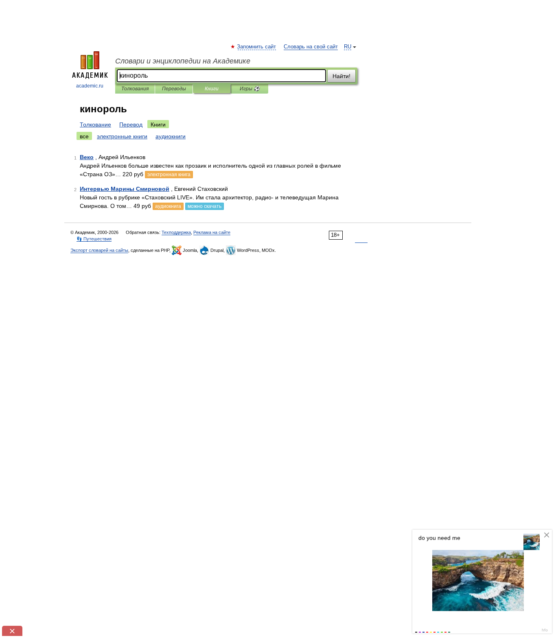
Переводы (174, 89)
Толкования (135, 89)
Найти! (341, 76)
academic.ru (89, 86)
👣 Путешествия (94, 238)
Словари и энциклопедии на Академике (182, 61)
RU (347, 47)
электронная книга (168, 174)
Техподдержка (176, 232)
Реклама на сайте (211, 232)
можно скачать (204, 206)
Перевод (130, 124)
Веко (87, 157)
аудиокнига (168, 206)
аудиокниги (170, 136)
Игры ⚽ (250, 89)
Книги (212, 89)
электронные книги (122, 136)
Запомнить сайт (257, 47)
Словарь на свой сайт (311, 47)
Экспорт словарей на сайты (99, 250)
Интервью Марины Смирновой (124, 189)
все (84, 136)
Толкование (95, 124)
